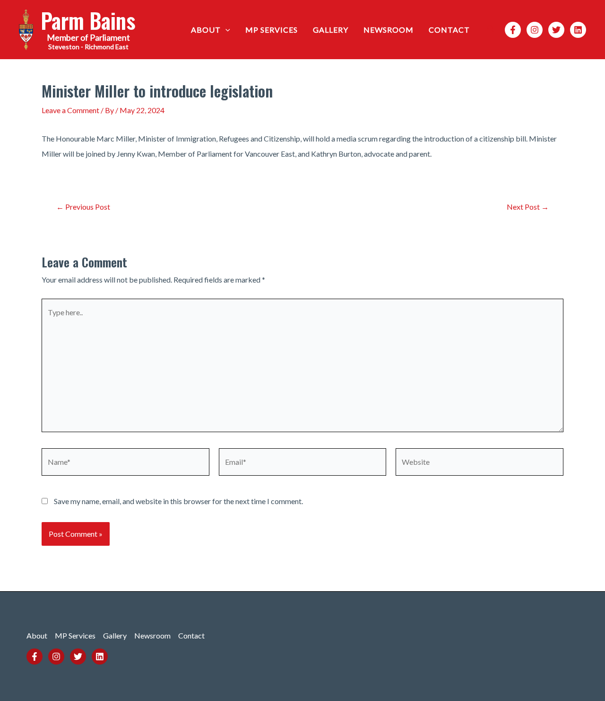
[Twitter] (556, 30)
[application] (225, 30)
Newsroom (388, 29)
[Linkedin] (578, 30)
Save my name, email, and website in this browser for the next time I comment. (178, 501)
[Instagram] (535, 30)
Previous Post (83, 207)
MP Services (271, 29)
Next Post (528, 207)
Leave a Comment (70, 110)
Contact (449, 29)
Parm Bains (88, 20)
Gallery (330, 29)
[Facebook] (513, 30)
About (206, 29)
